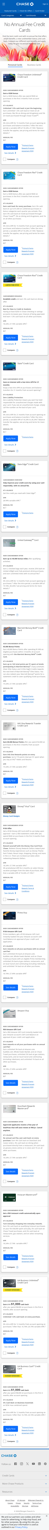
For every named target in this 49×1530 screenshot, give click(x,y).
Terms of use (36, 1503)
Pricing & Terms (27, 145)
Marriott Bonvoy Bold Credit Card (30, 629)
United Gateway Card (27, 540)
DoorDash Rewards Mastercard (31, 1107)
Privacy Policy (21, 1527)
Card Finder (40, 11)
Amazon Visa (23, 1011)
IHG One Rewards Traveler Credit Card (31, 724)
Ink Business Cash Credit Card (29, 1367)
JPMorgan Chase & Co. (36, 1500)
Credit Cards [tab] (25, 1475)
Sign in (46, 4)
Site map (25, 1506)
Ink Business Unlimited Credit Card (31, 1281)
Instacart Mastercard (27, 1195)
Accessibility (15, 1506)
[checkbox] (9, 159)
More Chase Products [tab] (25, 1483)
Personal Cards (15, 65)
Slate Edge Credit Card (27, 464)
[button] (47, 1516)
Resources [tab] (25, 1491)
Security (26, 1503)
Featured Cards (11, 11)
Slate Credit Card (25, 363)
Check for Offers (27, 11)
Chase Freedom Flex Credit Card (29, 173)
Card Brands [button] (37, 15)
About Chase (9, 1500)
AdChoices (34, 1506)
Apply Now (12, 146)
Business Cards (34, 65)
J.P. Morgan (21, 1500)
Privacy (18, 1503)
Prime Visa (22, 913)
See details (10, 153)
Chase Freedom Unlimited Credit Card (31, 76)
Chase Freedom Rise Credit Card (30, 276)
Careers (10, 1503)
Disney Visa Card (26, 806)
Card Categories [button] (12, 15)
